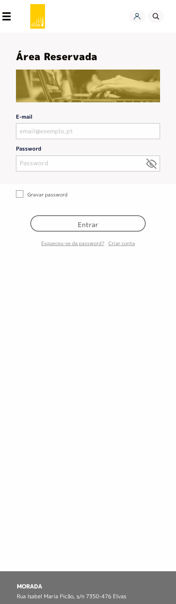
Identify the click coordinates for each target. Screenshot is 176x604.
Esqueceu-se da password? (72, 243)
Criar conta (121, 243)
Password (28, 148)
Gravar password (47, 194)
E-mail (24, 116)
